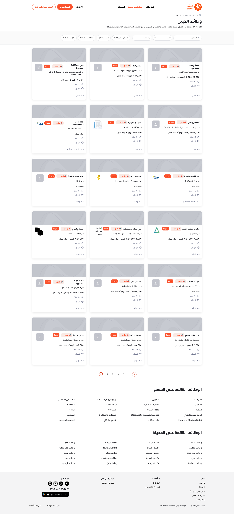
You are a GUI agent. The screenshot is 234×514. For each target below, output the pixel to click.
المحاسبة (71, 404)
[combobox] (160, 38)
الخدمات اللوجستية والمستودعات (145, 415)
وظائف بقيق (111, 463)
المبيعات (198, 399)
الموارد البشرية (153, 410)
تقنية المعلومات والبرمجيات (190, 420)
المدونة (121, 7)
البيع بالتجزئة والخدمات (107, 399)
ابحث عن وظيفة (135, 7)
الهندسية (70, 415)
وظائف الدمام (111, 442)
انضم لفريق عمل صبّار (197, 491)
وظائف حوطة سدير (108, 458)
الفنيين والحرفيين (67, 420)
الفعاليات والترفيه (151, 404)
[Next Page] (101, 374)
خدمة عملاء (111, 404)
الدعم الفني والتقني (193, 415)
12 (107, 374)
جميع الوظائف (190, 15)
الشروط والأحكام (35, 505)
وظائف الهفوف (152, 448)
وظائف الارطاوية (195, 463)
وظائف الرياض (196, 442)
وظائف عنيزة (69, 453)
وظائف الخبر (69, 442)
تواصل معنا (200, 499)
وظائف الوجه (153, 463)
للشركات (150, 7)
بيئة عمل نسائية (86, 38)
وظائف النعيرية (152, 458)
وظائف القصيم (195, 448)
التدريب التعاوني (198, 495)
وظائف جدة (154, 442)
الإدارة (72, 410)
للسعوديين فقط (121, 38)
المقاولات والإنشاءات (108, 415)
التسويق (155, 399)
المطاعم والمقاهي (66, 399)
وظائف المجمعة (110, 448)
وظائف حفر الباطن (67, 448)
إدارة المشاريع (153, 420)
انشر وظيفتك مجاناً (152, 487)
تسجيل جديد (65, 7)
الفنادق (198, 404)
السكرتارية (112, 410)
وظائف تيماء (111, 453)
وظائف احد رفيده (194, 453)
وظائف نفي (196, 458)
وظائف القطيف (152, 453)
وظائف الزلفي (68, 463)
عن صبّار (202, 483)
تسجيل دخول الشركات (44, 7)
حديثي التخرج (69, 38)
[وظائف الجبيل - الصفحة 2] (101, 374)
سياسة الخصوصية (53, 505)
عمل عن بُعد (104, 38)
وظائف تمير (70, 458)
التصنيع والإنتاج (110, 420)
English (79, 7)
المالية (199, 410)
